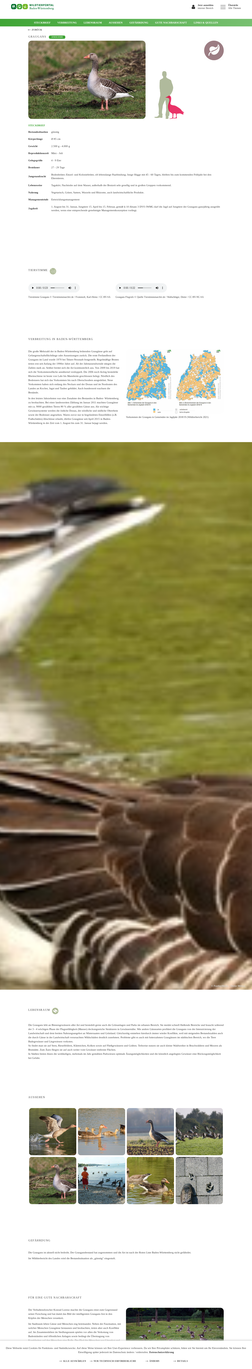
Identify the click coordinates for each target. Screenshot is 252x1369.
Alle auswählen (74, 1361)
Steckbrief (42, 22)
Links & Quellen (206, 22)
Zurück (37, 29)
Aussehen (116, 22)
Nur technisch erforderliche (115, 1361)
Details (182, 1361)
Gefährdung (138, 22)
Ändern (154, 1361)
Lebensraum (93, 22)
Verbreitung (67, 22)
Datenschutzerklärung (161, 1352)
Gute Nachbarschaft (171, 22)
